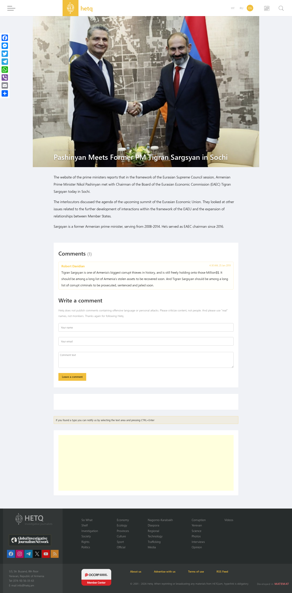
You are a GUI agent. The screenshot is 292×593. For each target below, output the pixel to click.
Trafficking (154, 542)
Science (196, 531)
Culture (121, 536)
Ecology (122, 525)
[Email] (5, 85)
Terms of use (196, 571)
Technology (155, 536)
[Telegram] (5, 62)
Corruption (199, 520)
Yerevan (197, 525)
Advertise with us (164, 571)
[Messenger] (5, 46)
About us (135, 571)
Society (86, 536)
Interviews (198, 542)
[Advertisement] (146, 463)
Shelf (84, 525)
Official (121, 547)
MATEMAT (282, 584)
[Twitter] (5, 54)
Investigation (89, 531)
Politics (85, 547)
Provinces (123, 531)
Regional (153, 531)
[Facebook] (5, 38)
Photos (196, 536)
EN (250, 8)
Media (152, 547)
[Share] (5, 93)
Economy (123, 520)
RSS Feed (222, 571)
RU (241, 8)
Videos (228, 520)
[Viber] (5, 77)
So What (87, 520)
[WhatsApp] (5, 70)
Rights (85, 542)
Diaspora (153, 525)
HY (233, 8)
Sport (120, 542)
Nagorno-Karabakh (160, 520)
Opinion (197, 547)
